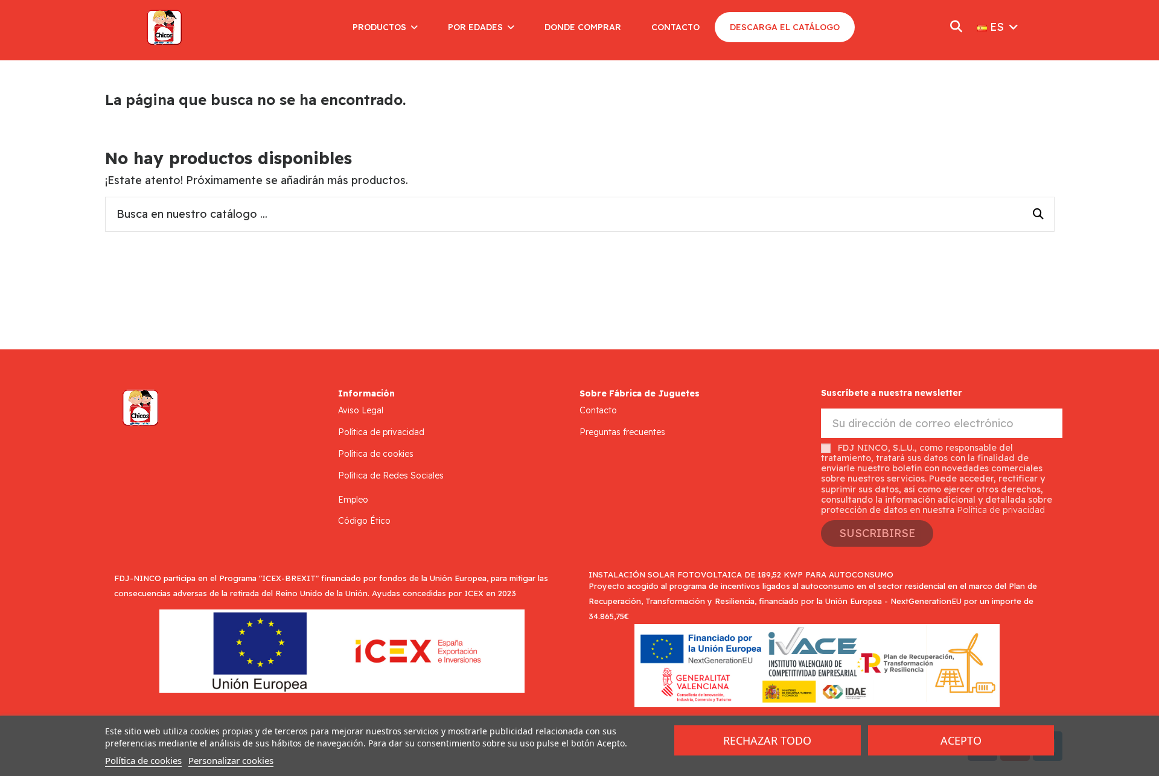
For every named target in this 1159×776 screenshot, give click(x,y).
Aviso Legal (360, 410)
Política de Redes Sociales (391, 475)
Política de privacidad (381, 432)
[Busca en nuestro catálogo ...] (1038, 214)
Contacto (598, 410)
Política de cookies (375, 453)
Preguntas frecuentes (622, 432)
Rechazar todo (767, 740)
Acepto (961, 740)
